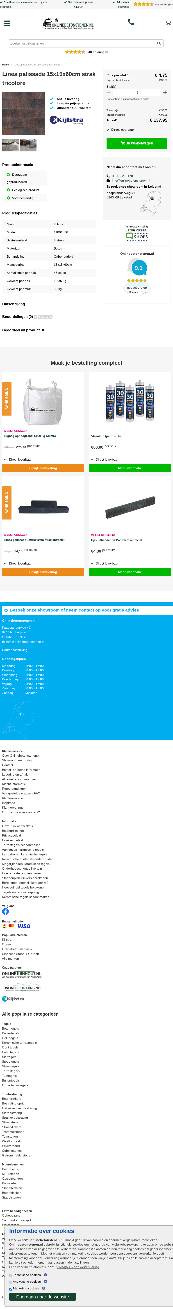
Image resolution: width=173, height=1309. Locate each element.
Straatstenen (11, 1122)
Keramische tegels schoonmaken (25, 897)
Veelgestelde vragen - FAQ (21, 793)
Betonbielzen (11, 1169)
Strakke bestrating (15, 1117)
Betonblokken (11, 1192)
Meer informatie (130, 468)
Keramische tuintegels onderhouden (28, 859)
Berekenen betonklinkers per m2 (25, 882)
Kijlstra (43, 2)
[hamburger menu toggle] (7, 23)
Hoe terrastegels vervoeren (21, 873)
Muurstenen (10, 1174)
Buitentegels (11, 1033)
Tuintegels (9, 1075)
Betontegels (10, 1028)
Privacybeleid (11, 835)
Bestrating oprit (13, 1103)
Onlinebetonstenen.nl (17, 949)
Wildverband (11, 1146)
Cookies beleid (12, 840)
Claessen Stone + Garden (20, 954)
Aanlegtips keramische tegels (23, 849)
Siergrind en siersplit (16, 1220)
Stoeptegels (10, 1061)
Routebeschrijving (14, 650)
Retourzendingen (14, 788)
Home (5, 64)
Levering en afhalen (16, 774)
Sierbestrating (12, 1113)
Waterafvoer (10, 1225)
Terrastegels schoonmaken (21, 845)
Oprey (6, 944)
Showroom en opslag (17, 760)
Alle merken (10, 958)
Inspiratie (8, 803)
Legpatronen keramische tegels (24, 854)
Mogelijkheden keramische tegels (26, 864)
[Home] (68, 22)
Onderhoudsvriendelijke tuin (22, 868)
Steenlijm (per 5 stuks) (106, 436)
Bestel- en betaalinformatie (21, 769)
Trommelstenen (13, 1132)
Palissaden (10, 1183)
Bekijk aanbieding (43, 468)
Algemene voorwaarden (19, 779)
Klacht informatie (14, 784)
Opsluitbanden (12, 1178)
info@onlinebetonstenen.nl (131, 180)
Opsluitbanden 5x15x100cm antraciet (116, 540)
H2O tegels (10, 1038)
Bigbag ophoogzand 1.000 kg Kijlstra (30, 436)
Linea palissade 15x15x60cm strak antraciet (34, 540)
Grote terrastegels (15, 1085)
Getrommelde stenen (17, 1155)
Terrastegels (11, 1071)
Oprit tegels (10, 1047)
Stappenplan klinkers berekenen (25, 878)
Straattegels (10, 1066)
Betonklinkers (11, 1098)
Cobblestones (12, 1150)
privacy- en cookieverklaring (77, 1267)
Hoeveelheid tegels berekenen (24, 887)
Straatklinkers (11, 1127)
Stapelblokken (12, 1188)
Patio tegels (10, 1052)
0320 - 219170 (122, 176)
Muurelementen (13, 1164)
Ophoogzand (11, 1215)
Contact (7, 765)
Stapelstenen (11, 1197)
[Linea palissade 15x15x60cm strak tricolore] (23, 114)
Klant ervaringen (13, 807)
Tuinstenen (10, 1136)
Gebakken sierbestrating (19, 1108)
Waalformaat (11, 1141)
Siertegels (9, 1057)
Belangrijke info (13, 830)
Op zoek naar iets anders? (21, 812)
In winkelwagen (140, 143)
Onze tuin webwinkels (17, 826)
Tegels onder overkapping (20, 892)
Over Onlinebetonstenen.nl (21, 755)
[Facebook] (5, 911)
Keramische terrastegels (19, 1042)
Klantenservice (12, 798)
